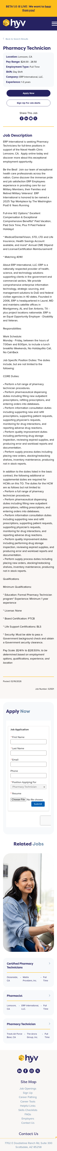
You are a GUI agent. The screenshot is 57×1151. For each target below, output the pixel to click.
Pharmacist (14, 996)
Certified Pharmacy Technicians (20, 965)
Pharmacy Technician (21, 1024)
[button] (28, 93)
